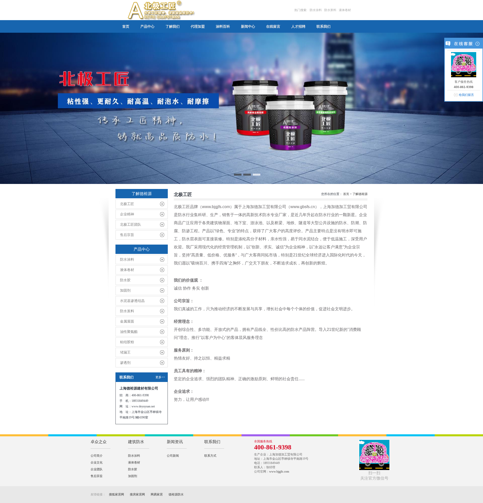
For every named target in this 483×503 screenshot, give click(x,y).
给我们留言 (466, 95)
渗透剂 (125, 363)
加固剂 (125, 290)
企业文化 (97, 462)
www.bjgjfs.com (279, 471)
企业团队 (97, 469)
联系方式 (210, 455)
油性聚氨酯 (129, 332)
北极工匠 (127, 204)
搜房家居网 (137, 494)
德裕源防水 (176, 494)
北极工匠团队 (130, 224)
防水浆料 (127, 311)
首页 (346, 194)
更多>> (160, 377)
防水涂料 (127, 259)
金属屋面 (127, 321)
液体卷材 (127, 270)
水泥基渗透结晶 (132, 301)
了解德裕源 (360, 194)
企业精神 (127, 214)
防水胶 (125, 280)
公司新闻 (173, 455)
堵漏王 (125, 352)
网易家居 (157, 494)
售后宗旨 (127, 235)
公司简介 (97, 455)
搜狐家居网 (116, 494)
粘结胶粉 (127, 342)
